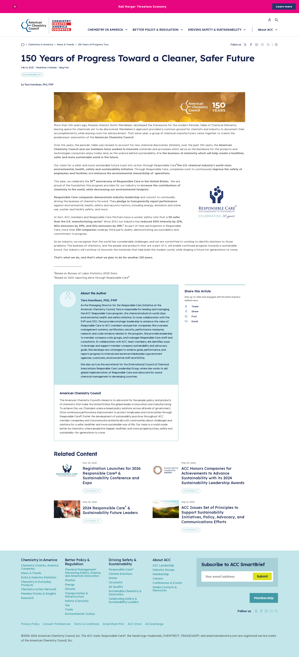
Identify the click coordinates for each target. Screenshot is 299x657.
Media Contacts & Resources (165, 588)
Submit (262, 576)
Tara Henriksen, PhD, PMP (38, 84)
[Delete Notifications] (14, 6)
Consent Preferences (57, 624)
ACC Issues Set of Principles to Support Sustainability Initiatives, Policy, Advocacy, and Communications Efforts (212, 514)
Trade (69, 609)
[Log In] (269, 20)
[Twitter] (245, 44)
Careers (158, 578)
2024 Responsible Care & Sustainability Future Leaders (110, 510)
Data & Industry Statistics (38, 577)
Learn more (284, 6)
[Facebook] (251, 44)
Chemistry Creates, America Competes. (39, 567)
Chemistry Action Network (38, 589)
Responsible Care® (121, 569)
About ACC (265, 29)
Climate (70, 589)
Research (27, 598)
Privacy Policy (30, 624)
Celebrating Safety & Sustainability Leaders (124, 600)
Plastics (70, 580)
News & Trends (65, 44)
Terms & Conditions (86, 624)
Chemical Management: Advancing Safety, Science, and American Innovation (83, 573)
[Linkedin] (256, 44)
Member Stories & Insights (38, 593)
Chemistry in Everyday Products (36, 583)
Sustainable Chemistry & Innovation (125, 592)
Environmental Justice (80, 614)
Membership (161, 574)
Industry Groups (164, 570)
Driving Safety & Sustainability (214, 29)
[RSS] (268, 44)
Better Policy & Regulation (155, 29)
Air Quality (116, 587)
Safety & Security (77, 601)
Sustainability (32, 74)
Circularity (115, 582)
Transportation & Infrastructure (76, 594)
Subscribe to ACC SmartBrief (233, 564)
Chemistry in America (105, 29)
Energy (69, 584)
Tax (67, 605)
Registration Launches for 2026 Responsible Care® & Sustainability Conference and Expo (112, 475)
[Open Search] (276, 19)
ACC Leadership (163, 565)
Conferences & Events (167, 583)
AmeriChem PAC (113, 624)
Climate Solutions (120, 574)
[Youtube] (262, 44)
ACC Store (135, 624)
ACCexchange (154, 624)
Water (113, 578)
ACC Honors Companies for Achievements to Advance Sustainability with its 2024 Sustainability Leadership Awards (212, 475)
